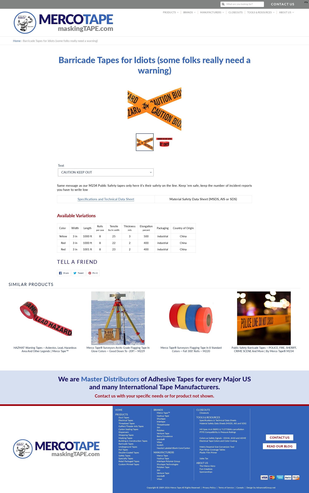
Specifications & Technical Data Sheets (218, 420)
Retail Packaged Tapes (129, 461)
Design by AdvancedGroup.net (260, 487)
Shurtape (161, 418)
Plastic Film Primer (208, 452)
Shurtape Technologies (167, 464)
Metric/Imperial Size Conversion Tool (217, 446)
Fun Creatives (206, 469)
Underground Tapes (128, 446)
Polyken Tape (163, 467)
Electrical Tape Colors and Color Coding (218, 441)
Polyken (160, 430)
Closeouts (204, 412)
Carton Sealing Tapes (128, 429)
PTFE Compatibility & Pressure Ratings (218, 432)
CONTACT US (279, 437)
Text (61, 165)
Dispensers (124, 432)
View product (45, 321)
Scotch (160, 445)
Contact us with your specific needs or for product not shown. (154, 395)
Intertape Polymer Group (168, 461)
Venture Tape (163, 433)
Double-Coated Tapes (129, 452)
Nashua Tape (163, 415)
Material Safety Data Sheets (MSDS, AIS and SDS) (223, 423)
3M (158, 427)
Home (17, 40)
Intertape (161, 421)
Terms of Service (226, 487)
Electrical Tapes (126, 420)
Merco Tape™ (163, 412)
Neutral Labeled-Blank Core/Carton (173, 448)
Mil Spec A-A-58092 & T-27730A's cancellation (222, 429)
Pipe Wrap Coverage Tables (212, 449)
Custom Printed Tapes (129, 464)
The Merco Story (207, 466)
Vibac (159, 442)
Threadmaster (163, 424)
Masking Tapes (125, 438)
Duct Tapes (124, 417)
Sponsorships (206, 471)
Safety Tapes (124, 455)
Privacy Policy (209, 487)
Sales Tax (204, 458)
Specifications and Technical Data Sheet (106, 199)
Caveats (240, 487)
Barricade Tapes (126, 443)
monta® (161, 439)
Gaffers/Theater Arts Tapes (131, 426)
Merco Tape (162, 455)
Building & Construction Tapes (133, 441)
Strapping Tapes (126, 435)
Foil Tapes (123, 449)
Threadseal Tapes (127, 423)
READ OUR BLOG (279, 446)
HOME (118, 410)
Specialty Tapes (126, 458)
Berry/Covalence (165, 436)
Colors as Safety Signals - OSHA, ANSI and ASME (223, 438)
